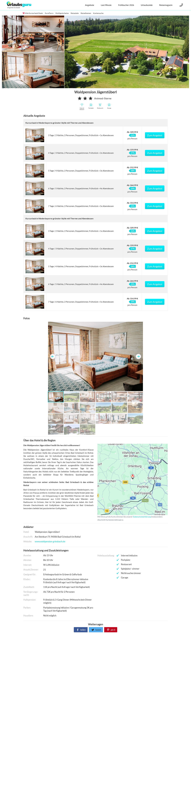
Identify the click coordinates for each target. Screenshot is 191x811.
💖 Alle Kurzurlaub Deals (32, 13)
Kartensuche (98, 13)
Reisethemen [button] (86, 13)
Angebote (89, 5)
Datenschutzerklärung (128, 479)
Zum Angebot (154, 135)
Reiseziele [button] (75, 13)
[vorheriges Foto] (52, 356)
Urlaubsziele (147, 5)
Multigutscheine (62, 13)
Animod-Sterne (102, 98)
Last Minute (106, 5)
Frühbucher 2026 (126, 5)
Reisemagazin (165, 5)
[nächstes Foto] (138, 356)
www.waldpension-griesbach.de (50, 541)
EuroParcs (49, 13)
